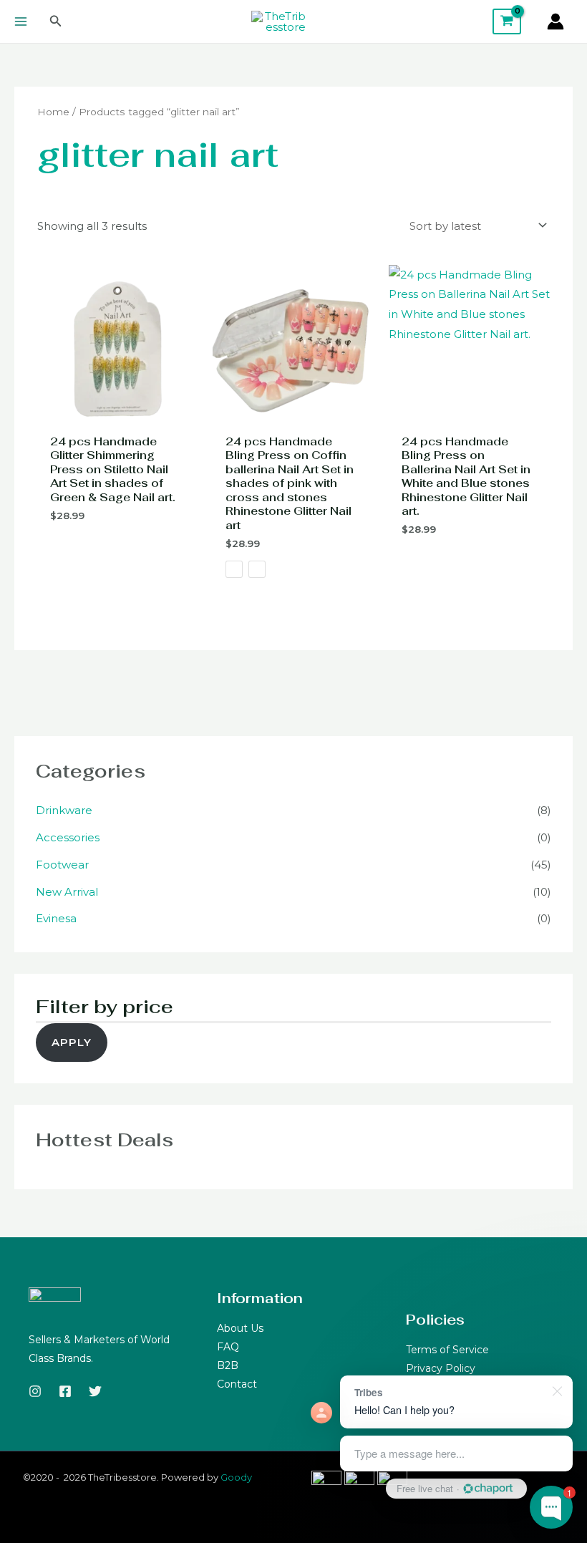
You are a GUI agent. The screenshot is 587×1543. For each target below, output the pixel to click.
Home (53, 111)
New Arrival (67, 892)
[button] (55, 21)
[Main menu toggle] (20, 22)
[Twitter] (95, 1391)
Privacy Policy (440, 1368)
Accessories (68, 837)
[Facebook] (65, 1391)
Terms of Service (447, 1349)
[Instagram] (35, 1391)
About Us (240, 1328)
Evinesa (56, 918)
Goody (236, 1477)
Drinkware (64, 810)
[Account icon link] (555, 21)
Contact (237, 1384)
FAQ (228, 1346)
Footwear (62, 864)
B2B (227, 1365)
